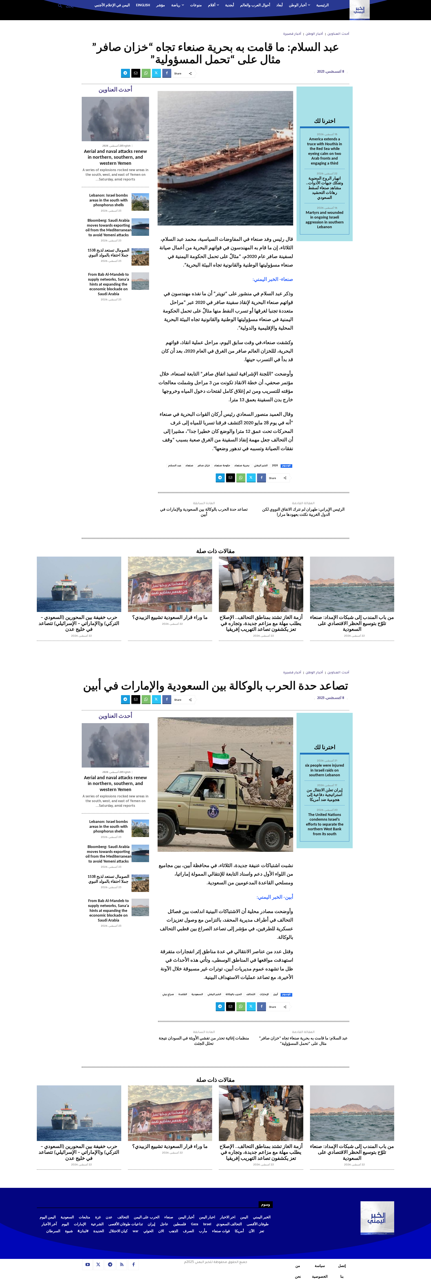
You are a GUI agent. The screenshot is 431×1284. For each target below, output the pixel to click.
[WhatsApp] (146, 73)
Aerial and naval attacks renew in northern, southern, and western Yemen (115, 157)
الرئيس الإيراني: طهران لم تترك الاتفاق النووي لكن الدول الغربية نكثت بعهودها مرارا (303, 512)
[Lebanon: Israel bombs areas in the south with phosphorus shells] (140, 202)
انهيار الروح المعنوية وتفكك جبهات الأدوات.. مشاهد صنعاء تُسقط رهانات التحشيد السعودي (324, 188)
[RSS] (122, 1264)
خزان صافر (204, 465)
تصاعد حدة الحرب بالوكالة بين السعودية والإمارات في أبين (204, 512)
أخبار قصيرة (292, 34)
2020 (275, 465)
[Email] (135, 73)
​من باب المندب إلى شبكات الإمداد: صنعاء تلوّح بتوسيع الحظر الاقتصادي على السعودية (352, 623)
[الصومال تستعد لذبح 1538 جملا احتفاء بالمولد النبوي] (140, 257)
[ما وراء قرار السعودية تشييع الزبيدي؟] (170, 584)
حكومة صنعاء (222, 465)
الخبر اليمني (261, 465)
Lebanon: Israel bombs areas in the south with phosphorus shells (108, 200)
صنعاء (189, 465)
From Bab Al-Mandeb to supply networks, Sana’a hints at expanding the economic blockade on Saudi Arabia (108, 284)
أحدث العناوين (338, 34)
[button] (64, 5)
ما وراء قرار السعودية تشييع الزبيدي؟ (170, 617)
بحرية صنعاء (242, 465)
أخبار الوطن (314, 34)
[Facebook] (166, 73)
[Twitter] (156, 73)
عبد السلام (174, 465)
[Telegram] (125, 73)
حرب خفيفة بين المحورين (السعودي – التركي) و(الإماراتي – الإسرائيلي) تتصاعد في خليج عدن (79, 623)
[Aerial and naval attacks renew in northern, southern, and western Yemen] (115, 119)
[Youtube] (87, 1264)
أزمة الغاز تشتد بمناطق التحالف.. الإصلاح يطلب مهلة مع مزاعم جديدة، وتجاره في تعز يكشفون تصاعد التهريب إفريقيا (261, 623)
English (126, 146)
